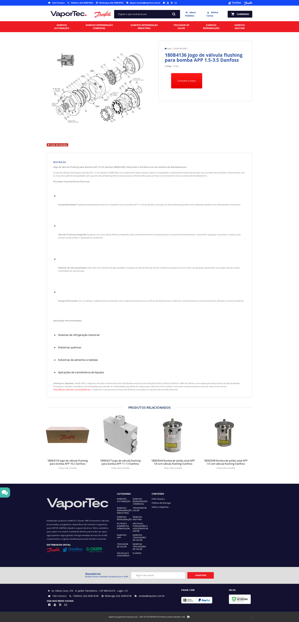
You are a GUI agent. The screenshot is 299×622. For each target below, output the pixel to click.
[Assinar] (200, 575)
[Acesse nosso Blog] (172, 3)
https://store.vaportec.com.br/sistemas (71, 389)
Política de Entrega (161, 502)
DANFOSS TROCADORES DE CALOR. (139, 537)
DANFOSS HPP (180, 49)
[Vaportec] (68, 14)
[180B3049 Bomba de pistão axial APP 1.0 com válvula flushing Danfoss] (226, 443)
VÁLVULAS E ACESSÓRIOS (123, 554)
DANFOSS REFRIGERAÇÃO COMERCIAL (140, 501)
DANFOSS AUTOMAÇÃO (123, 500)
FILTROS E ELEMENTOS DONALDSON (123, 526)
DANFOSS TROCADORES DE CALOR (139, 546)
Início (169, 49)
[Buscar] (173, 14)
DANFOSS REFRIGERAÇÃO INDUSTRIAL (124, 510)
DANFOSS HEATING (137, 518)
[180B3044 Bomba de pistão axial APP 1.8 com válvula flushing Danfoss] (174, 443)
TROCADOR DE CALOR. (122, 545)
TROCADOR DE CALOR (140, 509)
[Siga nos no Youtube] (168, 3)
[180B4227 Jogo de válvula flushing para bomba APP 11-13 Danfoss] (121, 443)
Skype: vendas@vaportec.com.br (145, 3)
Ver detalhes (70, 455)
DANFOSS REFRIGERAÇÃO (124, 518)
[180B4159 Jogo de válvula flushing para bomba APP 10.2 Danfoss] (68, 443)
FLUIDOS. (137, 553)
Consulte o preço (186, 80)
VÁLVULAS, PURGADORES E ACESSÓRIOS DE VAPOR (140, 527)
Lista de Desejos (58, 145)
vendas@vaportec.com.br (151, 595)
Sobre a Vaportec (160, 507)
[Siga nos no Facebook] (164, 3)
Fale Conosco (58, 3)
